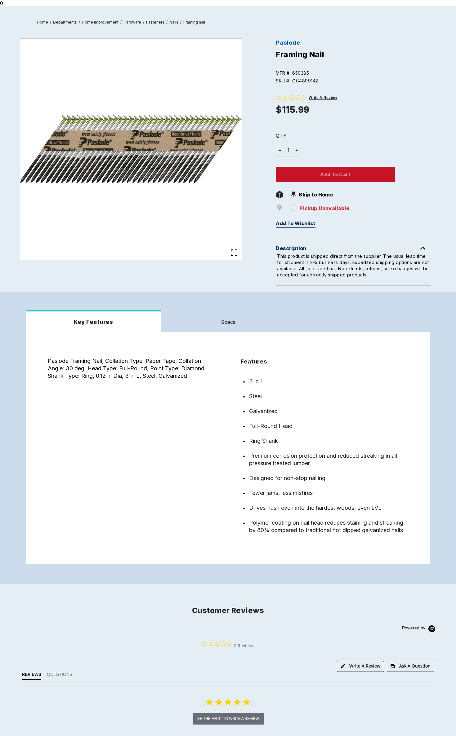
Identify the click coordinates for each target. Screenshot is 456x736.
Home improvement (100, 22)
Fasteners (155, 22)
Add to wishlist (295, 223)
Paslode (288, 42)
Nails (173, 22)
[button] (356, 73)
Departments (65, 22)
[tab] (360, 666)
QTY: (281, 136)
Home (42, 22)
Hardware (132, 22)
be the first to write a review (228, 718)
